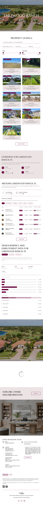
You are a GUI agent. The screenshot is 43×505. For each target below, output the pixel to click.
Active (21, 203)
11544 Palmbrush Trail (10, 225)
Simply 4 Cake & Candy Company (9, 229)
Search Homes (21, 143)
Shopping (15, 203)
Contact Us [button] (21, 424)
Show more (21, 239)
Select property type (7, 46)
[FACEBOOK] (19, 501)
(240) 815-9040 (8, 461)
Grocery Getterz (9, 215)
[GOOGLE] (24, 501)
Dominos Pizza (8, 209)
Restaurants (9, 203)
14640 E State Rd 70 (9, 211)
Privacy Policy (28, 453)
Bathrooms (18, 46)
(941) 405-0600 (12, 465)
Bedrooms (31, 46)
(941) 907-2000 (8, 467)
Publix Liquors (8, 233)
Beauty (26, 203)
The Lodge (7, 219)
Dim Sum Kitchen (8, 223)
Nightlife (31, 203)
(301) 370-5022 (12, 460)
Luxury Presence (29, 495)
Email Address (27, 443)
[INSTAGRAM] (21, 501)
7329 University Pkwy (9, 234)
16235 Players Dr (8, 220)
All (4, 203)
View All (36, 393)
